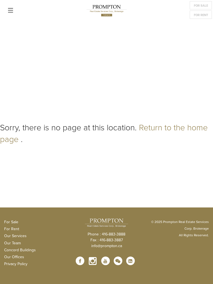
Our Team (12, 243)
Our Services (15, 236)
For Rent (201, 15)
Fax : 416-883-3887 (106, 240)
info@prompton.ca (106, 245)
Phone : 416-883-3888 (106, 234)
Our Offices (14, 257)
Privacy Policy (15, 264)
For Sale (201, 5)
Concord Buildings (20, 250)
